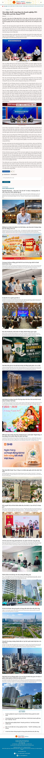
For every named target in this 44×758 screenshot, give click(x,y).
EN (40, 2)
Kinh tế (12, 9)
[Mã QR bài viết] (14, 171)
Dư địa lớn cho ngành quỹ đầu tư (11, 297)
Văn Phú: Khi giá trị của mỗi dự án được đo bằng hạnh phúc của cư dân (21, 365)
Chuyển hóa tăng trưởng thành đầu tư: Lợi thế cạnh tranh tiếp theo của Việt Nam (21, 642)
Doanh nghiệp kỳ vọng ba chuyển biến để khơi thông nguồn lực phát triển (22, 714)
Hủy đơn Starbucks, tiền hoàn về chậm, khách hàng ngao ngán (19, 331)
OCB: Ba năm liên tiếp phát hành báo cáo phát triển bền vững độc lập (21, 540)
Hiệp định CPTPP (6, 174)
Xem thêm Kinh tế (8, 188)
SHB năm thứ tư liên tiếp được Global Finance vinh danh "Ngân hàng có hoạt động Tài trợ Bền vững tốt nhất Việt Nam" (22, 435)
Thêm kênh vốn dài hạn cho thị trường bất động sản (16, 574)
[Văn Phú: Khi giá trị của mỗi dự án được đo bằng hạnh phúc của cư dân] (22, 384)
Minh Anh (4, 16)
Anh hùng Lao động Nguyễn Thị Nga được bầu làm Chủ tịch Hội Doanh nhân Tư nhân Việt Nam (21, 400)
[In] (11, 171)
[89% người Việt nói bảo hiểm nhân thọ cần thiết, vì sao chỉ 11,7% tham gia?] (22, 525)
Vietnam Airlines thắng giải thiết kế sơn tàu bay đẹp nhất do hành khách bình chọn (20, 263)
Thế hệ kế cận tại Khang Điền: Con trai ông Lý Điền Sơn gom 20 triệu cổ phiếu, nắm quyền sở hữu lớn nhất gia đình (21, 677)
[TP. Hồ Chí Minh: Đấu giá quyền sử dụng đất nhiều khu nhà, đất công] (22, 625)
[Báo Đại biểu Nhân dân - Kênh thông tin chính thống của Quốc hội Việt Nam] (22, 2)
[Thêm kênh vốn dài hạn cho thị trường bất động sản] (22, 593)
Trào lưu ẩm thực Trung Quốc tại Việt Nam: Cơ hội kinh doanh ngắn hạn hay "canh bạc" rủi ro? (23, 719)
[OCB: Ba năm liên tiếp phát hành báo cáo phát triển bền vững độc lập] (22, 559)
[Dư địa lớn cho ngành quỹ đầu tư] (22, 316)
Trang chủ (7, 9)
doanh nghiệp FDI (13, 174)
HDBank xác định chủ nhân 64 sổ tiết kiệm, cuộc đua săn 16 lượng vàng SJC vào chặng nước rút (21, 227)
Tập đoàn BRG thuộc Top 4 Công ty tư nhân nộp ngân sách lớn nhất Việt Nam (22, 470)
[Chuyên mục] (2, 2)
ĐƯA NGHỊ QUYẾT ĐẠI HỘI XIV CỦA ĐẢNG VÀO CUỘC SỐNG (18, 6)
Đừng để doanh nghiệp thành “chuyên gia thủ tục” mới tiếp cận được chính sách (22, 723)
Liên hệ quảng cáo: (22, 751)
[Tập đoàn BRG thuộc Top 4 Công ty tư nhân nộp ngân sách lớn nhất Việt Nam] (22, 490)
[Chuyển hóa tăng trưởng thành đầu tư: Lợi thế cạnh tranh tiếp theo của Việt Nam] (22, 661)
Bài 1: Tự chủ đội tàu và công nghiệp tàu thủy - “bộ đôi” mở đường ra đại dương (22, 727)
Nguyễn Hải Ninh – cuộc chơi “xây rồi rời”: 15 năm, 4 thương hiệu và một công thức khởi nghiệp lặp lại (21, 191)
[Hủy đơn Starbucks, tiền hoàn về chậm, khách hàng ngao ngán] (22, 350)
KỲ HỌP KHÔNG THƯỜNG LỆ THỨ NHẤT (36, 6)
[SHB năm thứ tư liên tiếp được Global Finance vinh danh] (22, 454)
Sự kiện (6, 6)
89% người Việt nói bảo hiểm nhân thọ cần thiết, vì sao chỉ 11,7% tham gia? (21, 506)
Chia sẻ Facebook (6, 171)
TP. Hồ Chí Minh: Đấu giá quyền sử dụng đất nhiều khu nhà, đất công (21, 608)
